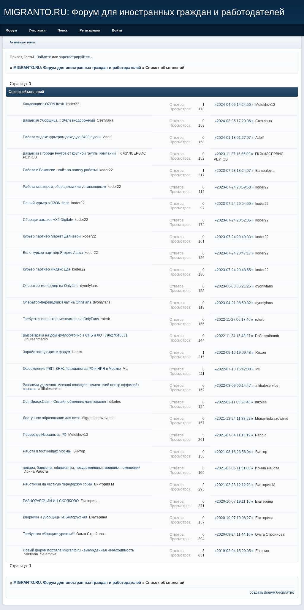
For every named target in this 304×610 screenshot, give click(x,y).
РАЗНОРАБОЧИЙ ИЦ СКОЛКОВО (51, 501)
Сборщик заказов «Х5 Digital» (48, 219)
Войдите (44, 57)
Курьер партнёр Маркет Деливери (52, 236)
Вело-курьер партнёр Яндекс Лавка (53, 252)
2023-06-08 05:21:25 (234, 286)
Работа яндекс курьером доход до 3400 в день (62, 137)
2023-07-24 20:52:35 (234, 220)
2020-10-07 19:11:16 (234, 501)
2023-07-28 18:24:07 (234, 170)
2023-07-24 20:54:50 (234, 203)
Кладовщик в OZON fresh (43, 104)
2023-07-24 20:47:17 (234, 253)
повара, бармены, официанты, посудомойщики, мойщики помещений (81, 467)
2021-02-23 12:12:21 (234, 485)
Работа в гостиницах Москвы (47, 451)
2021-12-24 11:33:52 (234, 418)
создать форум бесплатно (272, 592)
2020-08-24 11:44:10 (234, 534)
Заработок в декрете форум (46, 352)
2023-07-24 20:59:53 (234, 187)
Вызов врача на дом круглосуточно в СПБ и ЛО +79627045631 (75, 335)
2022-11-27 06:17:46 (234, 319)
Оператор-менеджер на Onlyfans (50, 285)
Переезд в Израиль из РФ (44, 434)
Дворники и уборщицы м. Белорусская (55, 517)
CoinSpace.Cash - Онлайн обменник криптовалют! (65, 401)
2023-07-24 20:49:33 (234, 237)
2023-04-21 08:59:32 (234, 303)
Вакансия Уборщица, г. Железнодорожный (59, 120)
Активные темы (22, 42)
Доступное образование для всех (51, 418)
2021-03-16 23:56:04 (234, 452)
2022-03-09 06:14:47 (234, 385)
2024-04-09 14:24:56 (234, 104)
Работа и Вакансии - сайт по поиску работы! (60, 170)
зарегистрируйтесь (75, 57)
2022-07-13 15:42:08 (234, 369)
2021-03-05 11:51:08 (234, 468)
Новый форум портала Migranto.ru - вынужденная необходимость (78, 550)
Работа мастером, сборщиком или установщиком (64, 186)
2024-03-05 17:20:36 (234, 121)
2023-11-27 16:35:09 (234, 154)
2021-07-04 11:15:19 (234, 435)
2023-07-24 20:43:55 (234, 270)
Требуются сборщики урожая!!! (49, 534)
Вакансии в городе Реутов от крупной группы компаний (69, 153)
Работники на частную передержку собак (57, 484)
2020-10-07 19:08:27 (234, 518)
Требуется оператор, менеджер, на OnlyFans (61, 319)
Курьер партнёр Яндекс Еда (46, 269)
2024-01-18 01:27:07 (234, 137)
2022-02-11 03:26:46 (234, 402)
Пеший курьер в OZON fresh (46, 203)
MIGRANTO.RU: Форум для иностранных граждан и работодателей (77, 67)
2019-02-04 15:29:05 (234, 551)
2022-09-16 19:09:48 (234, 352)
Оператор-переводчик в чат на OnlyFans (57, 302)
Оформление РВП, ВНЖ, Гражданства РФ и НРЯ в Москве (72, 368)
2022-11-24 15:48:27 (234, 336)
